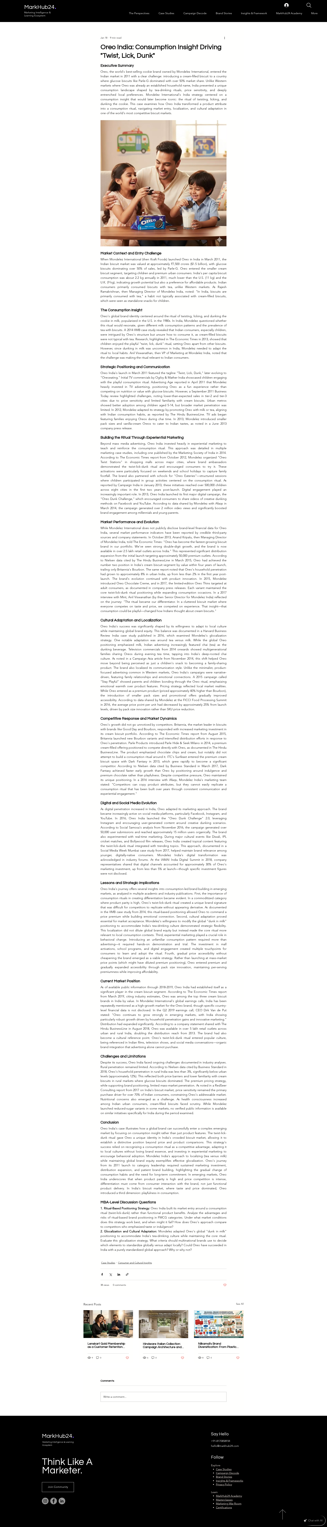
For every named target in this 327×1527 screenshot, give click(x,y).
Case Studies (108, 1262)
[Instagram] (45, 1501)
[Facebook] (53, 1501)
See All (240, 1303)
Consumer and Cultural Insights (135, 1262)
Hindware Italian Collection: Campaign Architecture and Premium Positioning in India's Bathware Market (163, 1345)
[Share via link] (127, 1274)
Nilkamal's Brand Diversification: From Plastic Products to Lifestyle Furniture (217, 1345)
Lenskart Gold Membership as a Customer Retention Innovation (106, 1345)
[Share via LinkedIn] (118, 1274)
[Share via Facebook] (102, 1274)
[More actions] (224, 38)
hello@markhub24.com (225, 1445)
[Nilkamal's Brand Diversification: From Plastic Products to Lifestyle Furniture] (219, 1324)
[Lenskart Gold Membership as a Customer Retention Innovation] (108, 1324)
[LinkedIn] (62, 1501)
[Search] (308, 5)
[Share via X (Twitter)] (110, 1274)
